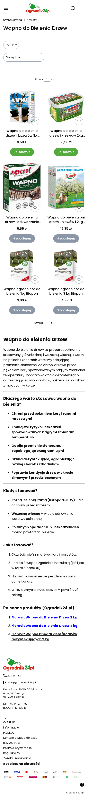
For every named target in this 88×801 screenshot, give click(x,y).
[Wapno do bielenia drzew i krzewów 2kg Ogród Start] (66, 107)
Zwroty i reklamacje (17, 758)
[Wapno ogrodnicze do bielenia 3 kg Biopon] (66, 267)
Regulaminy (11, 753)
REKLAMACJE (11, 743)
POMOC (9, 733)
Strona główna (12, 20)
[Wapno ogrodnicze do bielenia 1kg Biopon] (22, 267)
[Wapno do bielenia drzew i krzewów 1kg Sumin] (22, 107)
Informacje (11, 727)
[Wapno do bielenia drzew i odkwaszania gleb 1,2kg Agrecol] (22, 188)
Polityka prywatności (17, 748)
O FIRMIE (9, 722)
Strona (38, 79)
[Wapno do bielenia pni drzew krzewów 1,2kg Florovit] (66, 188)
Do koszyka (22, 152)
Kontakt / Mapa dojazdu (20, 738)
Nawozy (32, 20)
